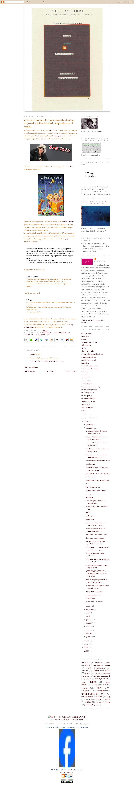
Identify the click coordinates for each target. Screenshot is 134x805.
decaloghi (53, 130)
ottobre (89, 606)
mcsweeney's (85, 377)
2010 (86, 644)
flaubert (105, 673)
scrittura (88, 702)
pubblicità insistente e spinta (96, 490)
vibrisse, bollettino (88, 401)
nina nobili (69, 167)
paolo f (32, 354)
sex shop (99, 702)
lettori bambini (38, 334)
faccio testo (96, 673)
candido (84, 339)
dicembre (89, 424)
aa (97, 259)
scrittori (107, 699)
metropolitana (102, 690)
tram (108, 702)
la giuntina (85, 363)
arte (86, 665)
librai (104, 684)
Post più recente (29, 371)
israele (83, 682)
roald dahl (97, 699)
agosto (88, 613)
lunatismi (84, 375)
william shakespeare (91, 705)
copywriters (97, 665)
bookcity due (90, 516)
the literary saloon (87, 392)
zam (82, 410)
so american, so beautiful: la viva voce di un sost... (97, 586)
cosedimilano (90, 464)
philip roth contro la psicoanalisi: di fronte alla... (97, 560)
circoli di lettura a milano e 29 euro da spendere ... (96, 529)
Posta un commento (31, 367)
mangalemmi (86, 690)
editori (107, 670)
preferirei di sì (90, 598)
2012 (86, 421)
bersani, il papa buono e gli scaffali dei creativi (95, 542)
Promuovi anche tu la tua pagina (67, 769)
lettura (94, 684)
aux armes (89, 497)
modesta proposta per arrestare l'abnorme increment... (96, 580)
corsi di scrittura (68, 222)
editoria (87, 673)
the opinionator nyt (88, 398)
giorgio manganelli (102, 676)
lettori (27, 334)
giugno (89, 619)
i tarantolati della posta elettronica (98, 480)
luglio (88, 616)
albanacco (98, 662)
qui (66, 239)
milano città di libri (92, 693)
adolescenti (47, 332)
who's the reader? (87, 407)
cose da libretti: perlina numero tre (98, 460)
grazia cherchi (90, 679)
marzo (88, 630)
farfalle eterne (86, 345)
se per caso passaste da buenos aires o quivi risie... (96, 432)
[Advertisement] (67, 793)
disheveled (89, 668)
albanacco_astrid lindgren (95, 538)
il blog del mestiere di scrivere (92, 354)
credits (88, 512)
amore (108, 662)
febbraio (89, 633)
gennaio (89, 636)
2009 (86, 647)
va (51, 322)
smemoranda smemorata (94, 601)
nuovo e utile (86, 380)
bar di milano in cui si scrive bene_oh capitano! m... (96, 523)
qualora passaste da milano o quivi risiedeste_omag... (98, 468)
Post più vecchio (71, 371)
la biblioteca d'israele (88, 360)
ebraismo (84, 670)
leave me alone (91, 477)
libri (48, 334)
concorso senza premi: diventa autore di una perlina (96, 455)
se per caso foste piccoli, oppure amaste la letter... (97, 566)
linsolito (84, 372)
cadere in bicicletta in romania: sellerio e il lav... (97, 444)
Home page (50, 371)
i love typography (87, 351)
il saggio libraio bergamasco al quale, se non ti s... (96, 438)
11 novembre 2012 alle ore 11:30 (47, 361)
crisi (87, 483)
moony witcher (59, 136)
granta (83, 348)
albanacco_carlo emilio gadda (96, 534)
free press (85, 676)
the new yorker (86, 395)
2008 (86, 651)
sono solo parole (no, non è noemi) (98, 473)
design (107, 665)
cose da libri (67, 11)
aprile (88, 626)
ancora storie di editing (94, 591)
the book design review (89, 389)
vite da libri (85, 404)
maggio (89, 623)
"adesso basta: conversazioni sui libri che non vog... (97, 548)
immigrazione (102, 678)
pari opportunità (87, 696)
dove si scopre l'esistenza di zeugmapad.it (95, 501)
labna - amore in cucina (89, 369)
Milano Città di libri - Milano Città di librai (67, 727)
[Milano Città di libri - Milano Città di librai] (67, 767)
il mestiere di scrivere (88, 357)
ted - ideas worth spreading (90, 387)
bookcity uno (90, 519)
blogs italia (67, 772)
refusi (88, 699)
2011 (86, 641)
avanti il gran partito (93, 487)
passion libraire (86, 383)
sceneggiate (90, 494)
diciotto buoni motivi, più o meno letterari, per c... (98, 449)
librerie (84, 688)
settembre (89, 609)
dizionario (101, 667)
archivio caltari (86, 333)
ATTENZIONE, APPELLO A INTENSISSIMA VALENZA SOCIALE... (96, 573)
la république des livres (89, 366)
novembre (90, 428)
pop (108, 696)
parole (99, 696)
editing (96, 670)
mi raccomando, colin (93, 595)
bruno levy (85, 336)
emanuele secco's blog (89, 342)
